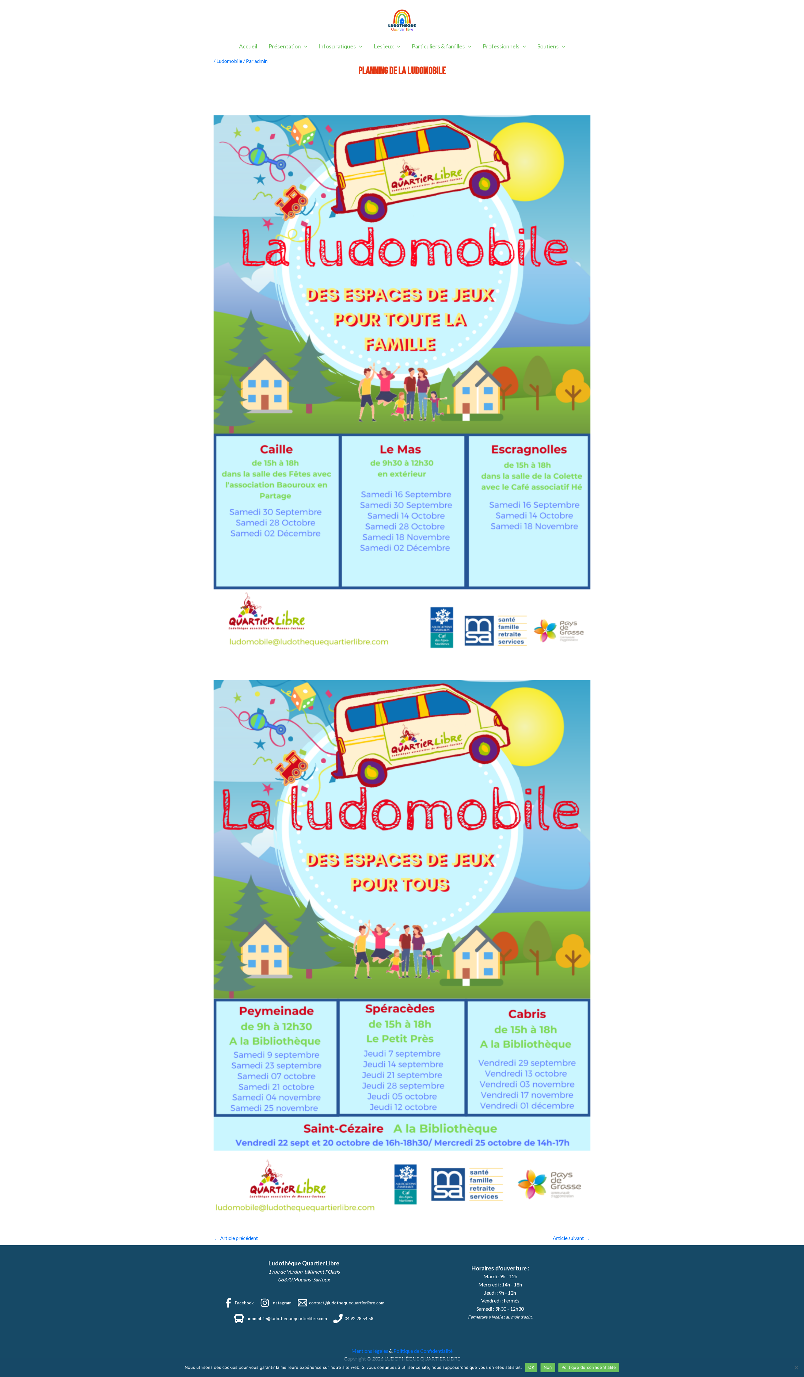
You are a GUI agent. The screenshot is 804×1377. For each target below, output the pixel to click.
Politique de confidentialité (589, 1367)
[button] (304, 46)
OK (531, 1367)
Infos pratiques (337, 46)
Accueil (248, 46)
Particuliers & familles (438, 46)
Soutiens (548, 46)
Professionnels (501, 46)
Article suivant (571, 1238)
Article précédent (236, 1238)
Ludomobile (229, 61)
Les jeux (384, 46)
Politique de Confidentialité (423, 1351)
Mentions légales (369, 1351)
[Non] (796, 1367)
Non (548, 1367)
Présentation (285, 46)
